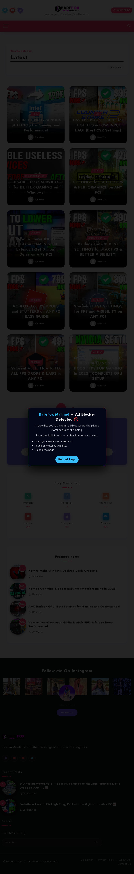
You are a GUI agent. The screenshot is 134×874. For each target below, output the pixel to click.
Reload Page (67, 459)
